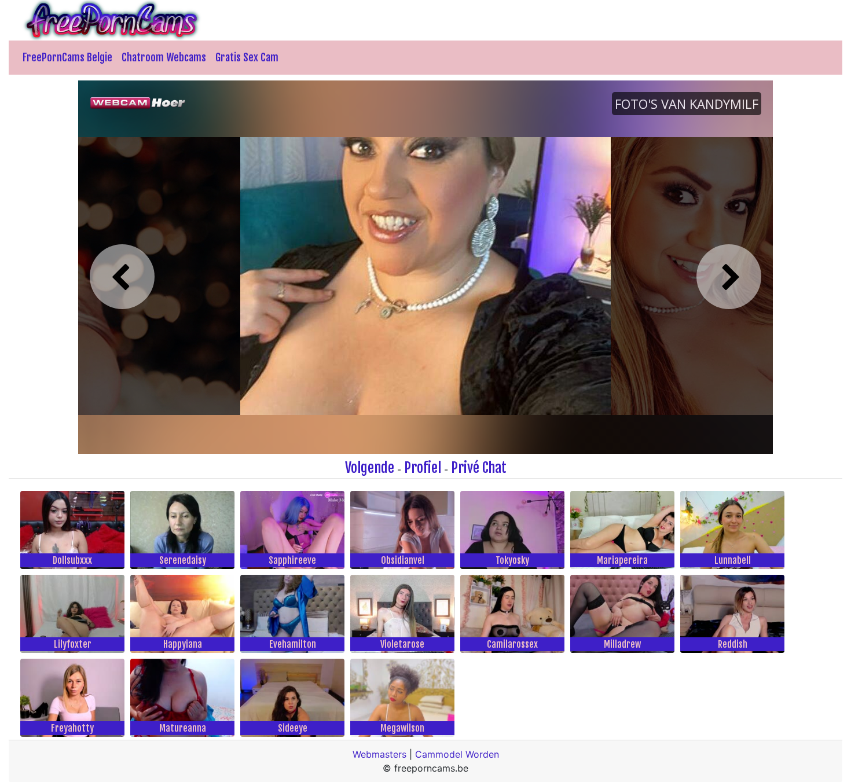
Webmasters (379, 754)
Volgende (369, 467)
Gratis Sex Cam (246, 57)
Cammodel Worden (457, 754)
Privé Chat (479, 467)
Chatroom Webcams (164, 57)
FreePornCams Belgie (67, 57)
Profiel (422, 467)
